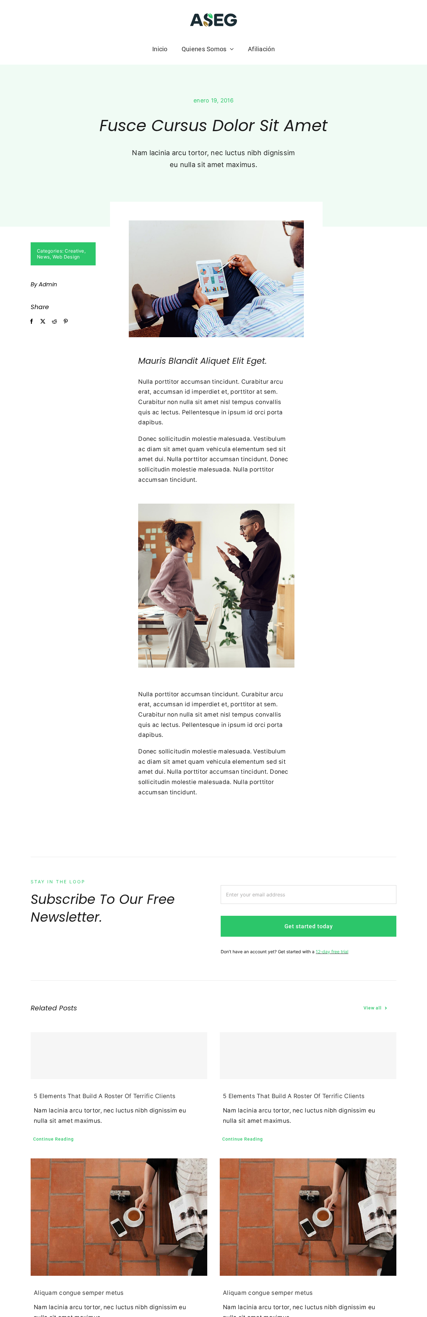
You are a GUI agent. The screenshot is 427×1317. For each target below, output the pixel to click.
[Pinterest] (65, 321)
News (43, 257)
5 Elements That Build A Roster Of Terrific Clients (104, 1096)
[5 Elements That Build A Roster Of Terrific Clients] (119, 1055)
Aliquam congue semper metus (79, 1292)
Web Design (66, 257)
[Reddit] (54, 321)
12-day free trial (332, 951)
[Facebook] (31, 321)
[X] (42, 321)
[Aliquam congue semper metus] (119, 1217)
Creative (74, 251)
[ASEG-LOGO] (213, 14)
